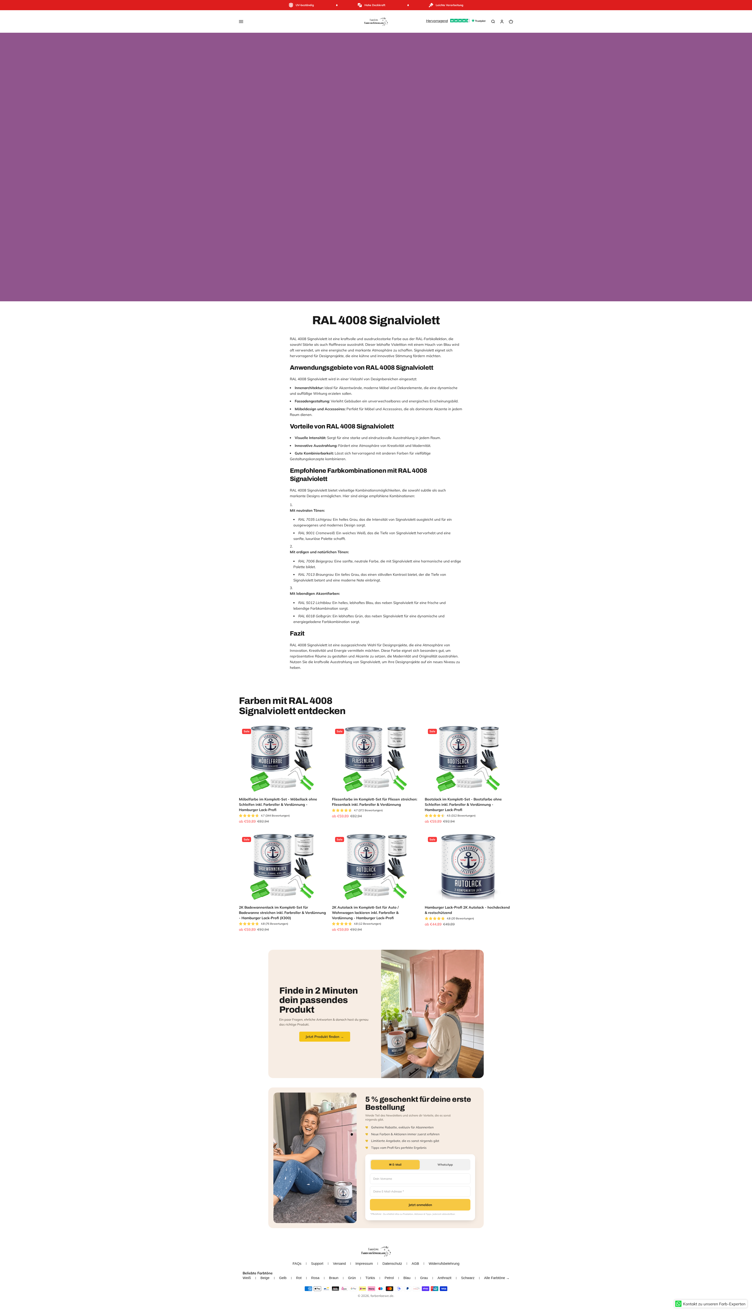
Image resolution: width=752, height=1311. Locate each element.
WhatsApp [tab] (445, 1164)
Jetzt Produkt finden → (325, 1036)
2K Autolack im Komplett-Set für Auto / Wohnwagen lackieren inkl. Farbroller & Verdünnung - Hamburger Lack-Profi (365, 912)
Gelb (283, 1278)
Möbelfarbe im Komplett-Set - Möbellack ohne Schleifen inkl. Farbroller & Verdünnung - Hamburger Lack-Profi (278, 804)
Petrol (389, 1278)
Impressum (364, 1264)
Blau (406, 1278)
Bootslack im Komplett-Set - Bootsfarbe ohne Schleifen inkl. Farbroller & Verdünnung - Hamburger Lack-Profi (463, 804)
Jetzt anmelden (420, 1205)
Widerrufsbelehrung (444, 1264)
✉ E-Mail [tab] (395, 1164)
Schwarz (468, 1278)
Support (317, 1264)
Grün (352, 1278)
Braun (333, 1278)
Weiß (247, 1278)
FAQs (297, 1264)
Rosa (315, 1278)
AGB (415, 1264)
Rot (299, 1278)
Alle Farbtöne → (497, 1278)
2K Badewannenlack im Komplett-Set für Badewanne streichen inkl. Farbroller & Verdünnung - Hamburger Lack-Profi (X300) (282, 912)
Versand (339, 1264)
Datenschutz (392, 1264)
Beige (264, 1278)
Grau (424, 1278)
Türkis (370, 1278)
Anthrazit (444, 1278)
